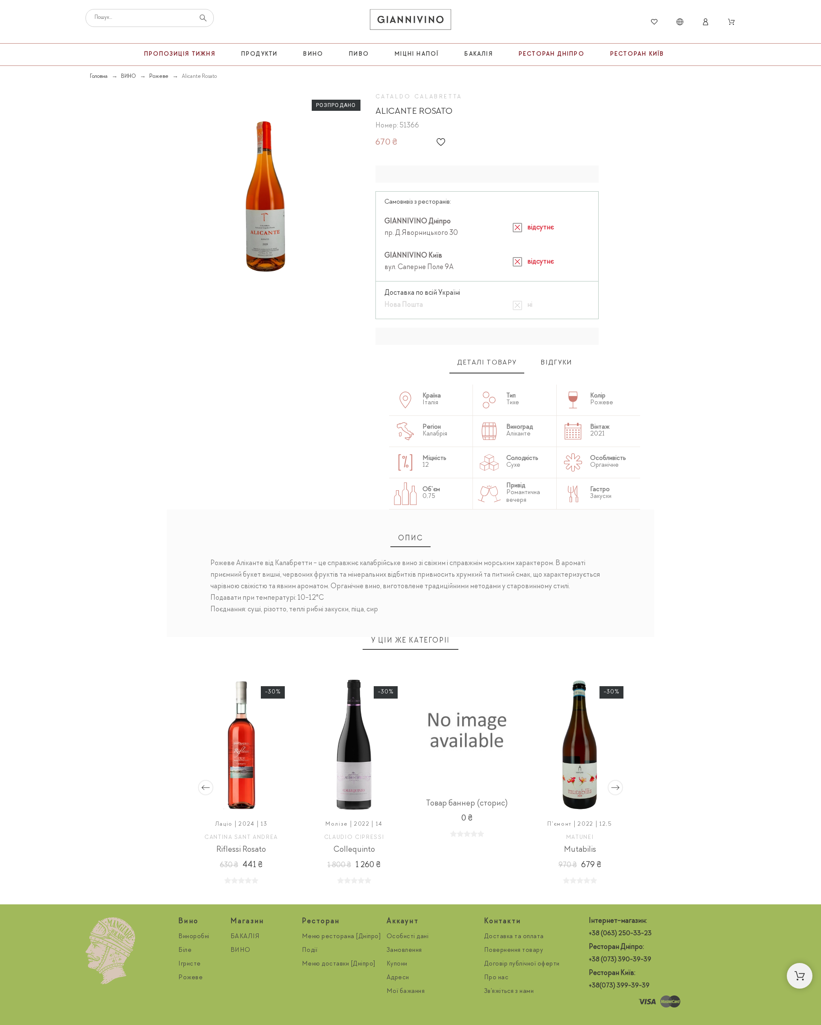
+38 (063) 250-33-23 (620, 933)
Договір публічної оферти (522, 964)
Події (310, 950)
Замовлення (404, 950)
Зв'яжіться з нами (509, 991)
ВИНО (240, 950)
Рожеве (190, 978)
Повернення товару (513, 950)
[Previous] (205, 787)
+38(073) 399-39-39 (619, 986)
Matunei (580, 838)
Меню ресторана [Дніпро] (341, 936)
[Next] (615, 787)
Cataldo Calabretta (419, 97)
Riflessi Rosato (241, 850)
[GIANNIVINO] (410, 22)
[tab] (487, 363)
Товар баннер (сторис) (467, 804)
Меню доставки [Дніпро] (339, 964)
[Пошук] (203, 18)
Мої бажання (406, 991)
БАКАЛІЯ (245, 936)
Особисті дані (408, 936)
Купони (397, 964)
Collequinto (354, 850)
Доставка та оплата (514, 936)
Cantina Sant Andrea (241, 838)
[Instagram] (597, 1001)
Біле (185, 950)
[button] (441, 142)
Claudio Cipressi (354, 838)
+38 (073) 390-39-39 (620, 960)
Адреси (398, 978)
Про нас (496, 978)
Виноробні (194, 936)
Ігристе (189, 964)
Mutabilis (580, 850)
